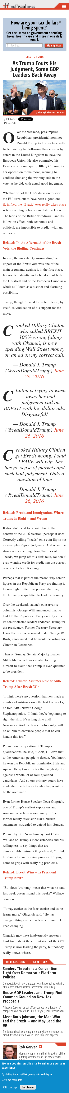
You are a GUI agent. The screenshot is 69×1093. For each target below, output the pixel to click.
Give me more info (12, 1079)
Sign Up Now (54, 45)
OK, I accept (10, 1087)
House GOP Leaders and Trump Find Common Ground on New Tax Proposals (32, 997)
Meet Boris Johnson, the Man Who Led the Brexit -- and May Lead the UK (32, 1021)
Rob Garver (11, 119)
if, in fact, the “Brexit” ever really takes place (34, 204)
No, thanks (28, 1087)
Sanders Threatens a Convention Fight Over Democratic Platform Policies (30, 972)
